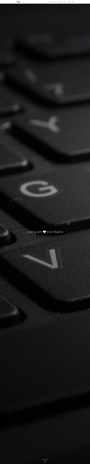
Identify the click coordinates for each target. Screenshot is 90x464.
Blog (73, 1)
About (50, 1)
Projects (64, 1)
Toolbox (59, 1)
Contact (69, 1)
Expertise (54, 1)
